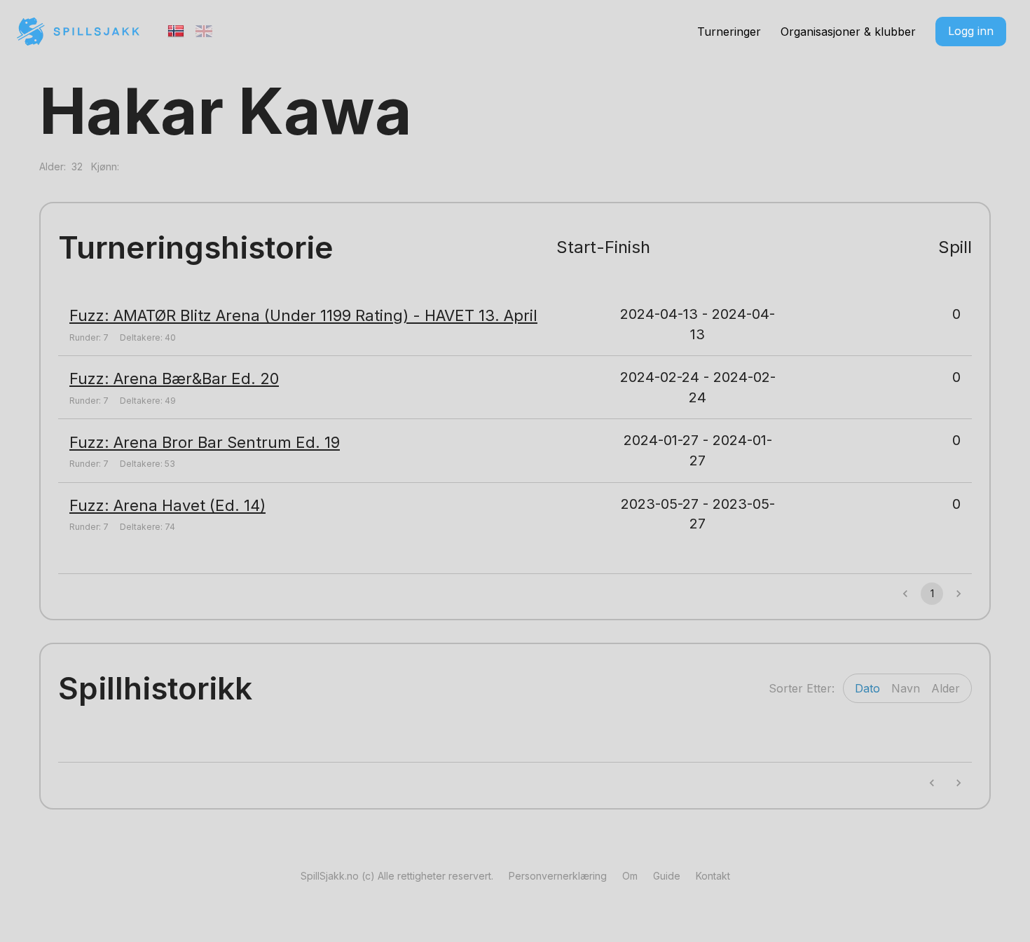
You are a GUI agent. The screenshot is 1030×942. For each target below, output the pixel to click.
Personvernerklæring (558, 876)
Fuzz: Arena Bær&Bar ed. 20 (174, 378)
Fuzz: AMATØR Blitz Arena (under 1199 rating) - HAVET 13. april (303, 315)
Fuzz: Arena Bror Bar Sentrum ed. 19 (204, 442)
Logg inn (971, 31)
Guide (666, 876)
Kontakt (713, 876)
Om (630, 876)
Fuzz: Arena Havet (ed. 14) (167, 505)
